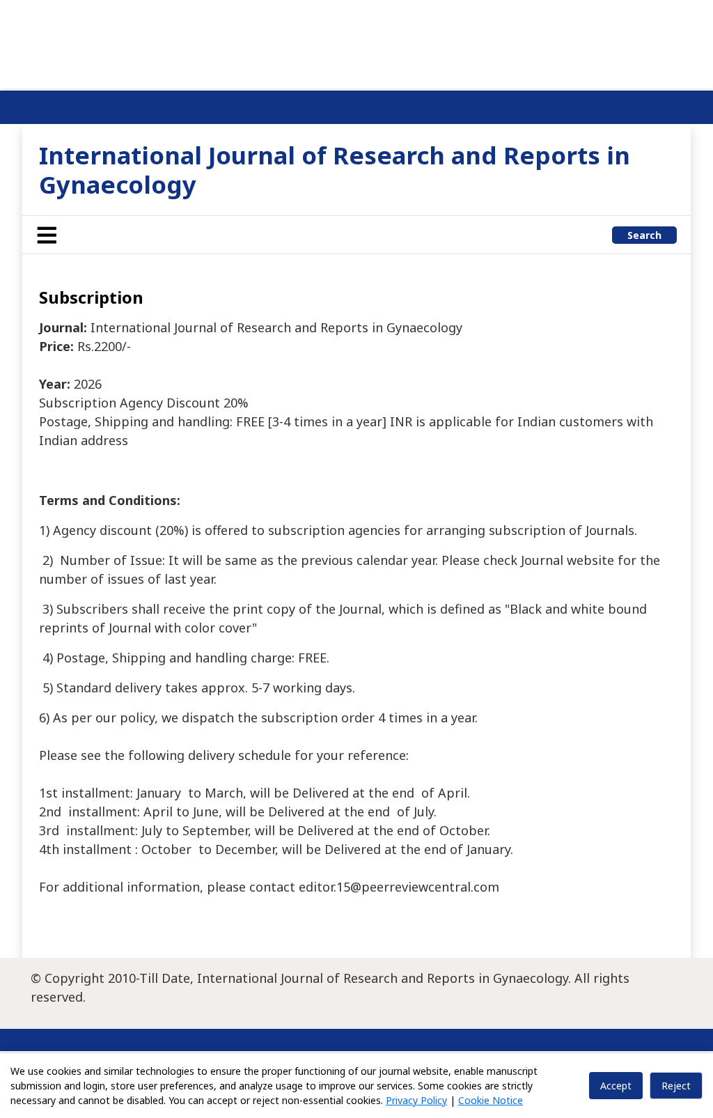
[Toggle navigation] (46, 235)
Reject (676, 1085)
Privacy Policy (416, 1100)
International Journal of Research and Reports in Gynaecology (334, 170)
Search (644, 235)
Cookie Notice (490, 1100)
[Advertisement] (356, 41)
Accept (616, 1085)
